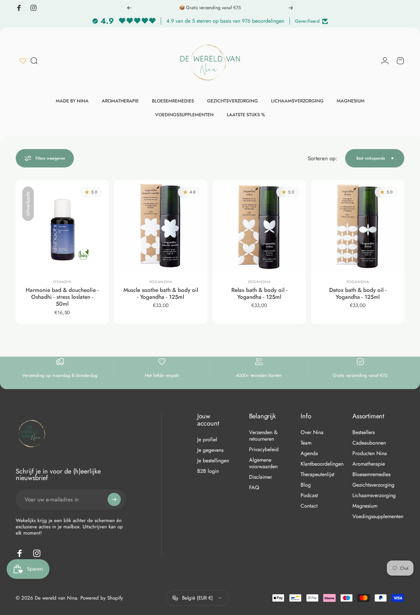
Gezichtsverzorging (373, 485)
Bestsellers (363, 432)
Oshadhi (62, 281)
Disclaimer (260, 477)
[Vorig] (129, 8)
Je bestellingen (213, 460)
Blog (306, 485)
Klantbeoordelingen (322, 464)
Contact (309, 506)
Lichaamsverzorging (374, 495)
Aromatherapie (368, 464)
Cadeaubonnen (369, 443)
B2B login (208, 471)
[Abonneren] (114, 499)
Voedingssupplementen (377, 516)
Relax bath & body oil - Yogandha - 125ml (259, 293)
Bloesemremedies (371, 474)
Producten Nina (369, 453)
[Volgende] (291, 8)
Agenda (309, 453)
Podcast (309, 495)
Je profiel (207, 439)
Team (306, 443)
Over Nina (312, 432)
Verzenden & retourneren (263, 435)
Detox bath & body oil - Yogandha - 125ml (358, 293)
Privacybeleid (264, 449)
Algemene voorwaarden (263, 463)
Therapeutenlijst (317, 474)
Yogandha (160, 281)
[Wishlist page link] (23, 60)
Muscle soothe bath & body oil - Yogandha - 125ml (160, 293)
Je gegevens (210, 450)
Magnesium (364, 506)
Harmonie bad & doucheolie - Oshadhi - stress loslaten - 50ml (62, 297)
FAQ (254, 487)
